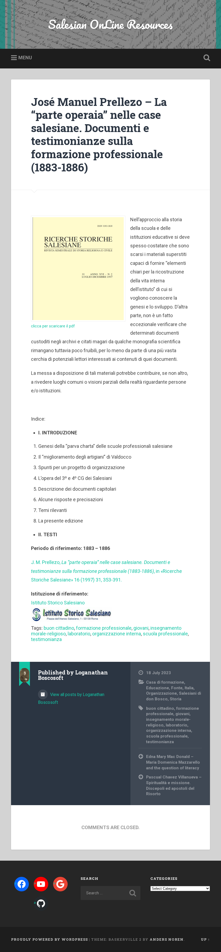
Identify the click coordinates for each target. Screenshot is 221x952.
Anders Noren (167, 939)
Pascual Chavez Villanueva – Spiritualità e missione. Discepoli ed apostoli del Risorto (174, 785)
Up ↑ (205, 939)
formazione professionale (104, 628)
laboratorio (79, 633)
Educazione (157, 688)
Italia (189, 688)
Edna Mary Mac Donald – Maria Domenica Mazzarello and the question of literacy (173, 762)
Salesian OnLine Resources (110, 24)
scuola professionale (165, 633)
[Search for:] (110, 893)
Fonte (176, 688)
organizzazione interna (116, 633)
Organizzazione (161, 693)
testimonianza (46, 639)
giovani (141, 628)
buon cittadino (59, 628)
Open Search (205, 58)
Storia (175, 699)
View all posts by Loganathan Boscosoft (71, 698)
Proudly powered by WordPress (49, 939)
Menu (25, 57)
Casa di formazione (165, 682)
